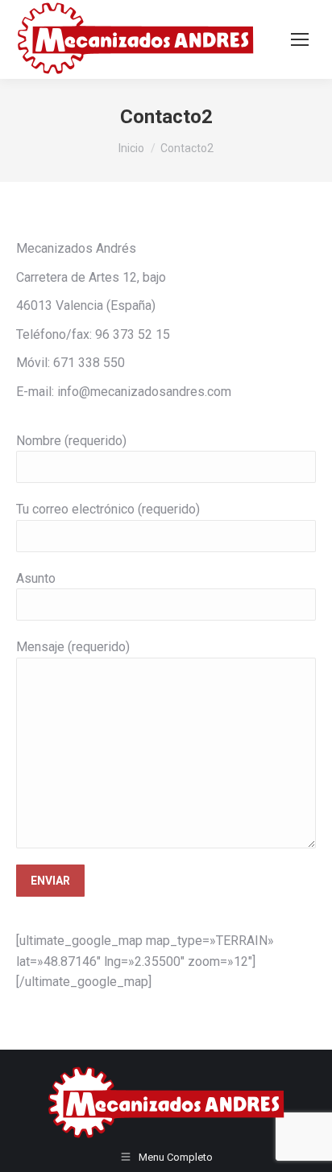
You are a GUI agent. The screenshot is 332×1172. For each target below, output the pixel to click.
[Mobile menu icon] (300, 39)
